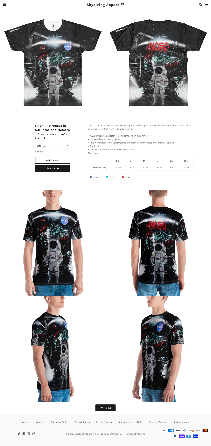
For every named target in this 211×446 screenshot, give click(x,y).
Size (39, 145)
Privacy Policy (104, 422)
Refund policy (181, 422)
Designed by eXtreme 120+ (110, 433)
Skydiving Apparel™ (105, 5)
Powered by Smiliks (135, 433)
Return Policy (82, 422)
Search (26, 422)
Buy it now (53, 168)
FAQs (139, 422)
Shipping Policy (60, 422)
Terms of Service (158, 422)
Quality (40, 422)
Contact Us (124, 422)
